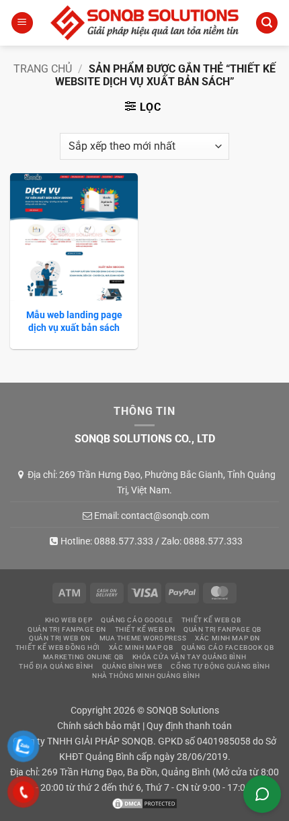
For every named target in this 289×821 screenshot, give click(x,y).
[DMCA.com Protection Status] (144, 803)
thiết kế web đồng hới (57, 647)
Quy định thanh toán (189, 726)
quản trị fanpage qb (222, 629)
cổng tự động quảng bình (220, 666)
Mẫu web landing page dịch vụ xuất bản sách (74, 320)
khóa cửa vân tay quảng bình (189, 657)
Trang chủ (42, 68)
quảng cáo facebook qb (227, 647)
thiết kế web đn (145, 629)
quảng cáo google (137, 620)
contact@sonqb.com (165, 515)
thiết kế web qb (211, 620)
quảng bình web (132, 666)
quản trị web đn (60, 638)
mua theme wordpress (143, 638)
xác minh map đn (227, 638)
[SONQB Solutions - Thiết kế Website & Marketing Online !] (144, 22)
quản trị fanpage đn (67, 629)
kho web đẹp (68, 620)
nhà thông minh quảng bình (146, 675)
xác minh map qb (141, 647)
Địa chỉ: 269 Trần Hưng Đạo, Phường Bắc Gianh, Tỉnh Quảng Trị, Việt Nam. (152, 482)
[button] (22, 23)
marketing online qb (83, 657)
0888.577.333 (123, 541)
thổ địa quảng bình (56, 666)
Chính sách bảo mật (98, 726)
